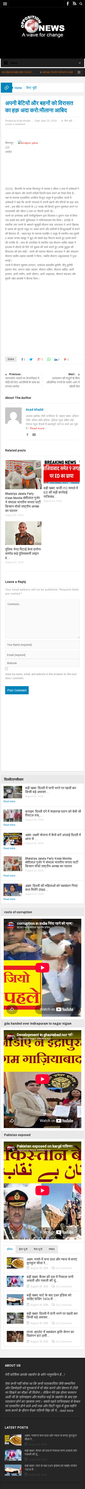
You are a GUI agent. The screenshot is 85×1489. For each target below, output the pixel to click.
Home (18, 87)
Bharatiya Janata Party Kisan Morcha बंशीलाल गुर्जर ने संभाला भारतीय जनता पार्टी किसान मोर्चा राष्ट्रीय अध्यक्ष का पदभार (23, 502)
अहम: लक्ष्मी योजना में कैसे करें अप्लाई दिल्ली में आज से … (53, 837)
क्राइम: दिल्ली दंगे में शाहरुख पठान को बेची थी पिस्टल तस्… (53, 813)
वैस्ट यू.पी (38, 1249)
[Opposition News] (42, 26)
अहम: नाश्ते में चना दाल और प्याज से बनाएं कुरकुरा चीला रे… (52, 1261)
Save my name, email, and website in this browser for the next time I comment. (41, 676)
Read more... (10, 801)
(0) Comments (64, 1268)
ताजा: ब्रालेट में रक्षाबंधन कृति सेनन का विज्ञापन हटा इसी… (50, 1333)
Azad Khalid (34, 409)
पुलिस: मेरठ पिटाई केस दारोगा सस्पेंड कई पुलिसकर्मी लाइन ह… (23, 553)
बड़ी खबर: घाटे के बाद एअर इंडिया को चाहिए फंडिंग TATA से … (49, 1297)
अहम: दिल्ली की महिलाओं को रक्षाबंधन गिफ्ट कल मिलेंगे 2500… (51, 887)
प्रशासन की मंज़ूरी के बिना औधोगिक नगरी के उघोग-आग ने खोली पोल (63, 380)
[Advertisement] (42, 45)
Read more (37, 428)
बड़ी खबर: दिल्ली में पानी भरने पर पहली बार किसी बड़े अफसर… (47, 72)
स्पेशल (52, 1249)
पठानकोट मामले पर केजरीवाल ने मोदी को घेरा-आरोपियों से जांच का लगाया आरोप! (22, 380)
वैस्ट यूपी (31, 87)
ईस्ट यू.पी (23, 1249)
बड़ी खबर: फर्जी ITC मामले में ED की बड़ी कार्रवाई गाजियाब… (61, 492)
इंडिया (10, 1249)
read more (66, 1410)
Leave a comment (15, 124)
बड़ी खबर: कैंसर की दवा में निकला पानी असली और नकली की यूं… (50, 1278)
